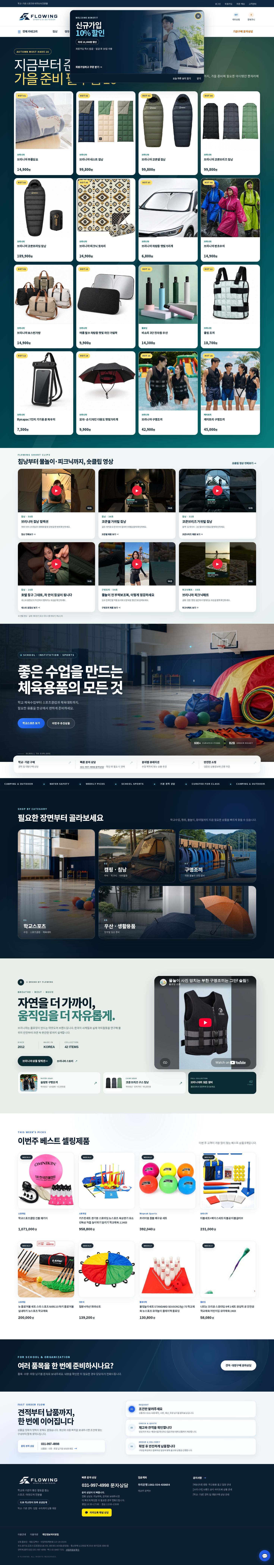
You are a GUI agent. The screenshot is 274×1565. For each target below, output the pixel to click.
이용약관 (34, 1534)
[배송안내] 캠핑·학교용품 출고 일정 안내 (212, 1484)
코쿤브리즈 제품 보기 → (192, 534)
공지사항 (199, 1478)
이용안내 (22, 1534)
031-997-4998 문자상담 (92, 767)
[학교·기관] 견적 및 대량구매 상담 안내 (211, 1494)
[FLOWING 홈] (38, 16)
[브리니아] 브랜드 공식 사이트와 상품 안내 (212, 1489)
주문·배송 (240, 3)
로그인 (218, 3)
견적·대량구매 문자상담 (238, 1365)
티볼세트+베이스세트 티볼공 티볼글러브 (221, 1218)
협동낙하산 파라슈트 (90, 1306)
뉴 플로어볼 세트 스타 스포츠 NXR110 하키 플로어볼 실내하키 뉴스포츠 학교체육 (46, 1309)
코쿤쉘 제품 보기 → (110, 534)
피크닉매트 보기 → (190, 607)
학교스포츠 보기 (31, 723)
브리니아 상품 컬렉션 (35, 1061)
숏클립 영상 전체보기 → (244, 463)
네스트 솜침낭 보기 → (30, 607)
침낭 (55, 31)
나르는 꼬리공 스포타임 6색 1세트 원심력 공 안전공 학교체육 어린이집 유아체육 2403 (227, 1309)
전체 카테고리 (28, 31)
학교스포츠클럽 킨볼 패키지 (33, 1218)
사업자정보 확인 (72, 1549)
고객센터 (252, 3)
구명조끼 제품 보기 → (111, 607)
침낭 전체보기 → (28, 534)
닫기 (199, 78)
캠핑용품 (69, 31)
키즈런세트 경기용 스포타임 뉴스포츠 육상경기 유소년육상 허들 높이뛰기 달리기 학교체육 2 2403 (106, 1220)
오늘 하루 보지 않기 (182, 78)
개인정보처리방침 (50, 1534)
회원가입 (228, 3)
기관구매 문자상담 (243, 31)
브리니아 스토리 (67, 1061)
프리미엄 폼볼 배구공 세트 (153, 1218)
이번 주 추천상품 (61, 723)
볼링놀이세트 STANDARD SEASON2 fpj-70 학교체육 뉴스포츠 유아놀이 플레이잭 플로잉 (167, 1309)
